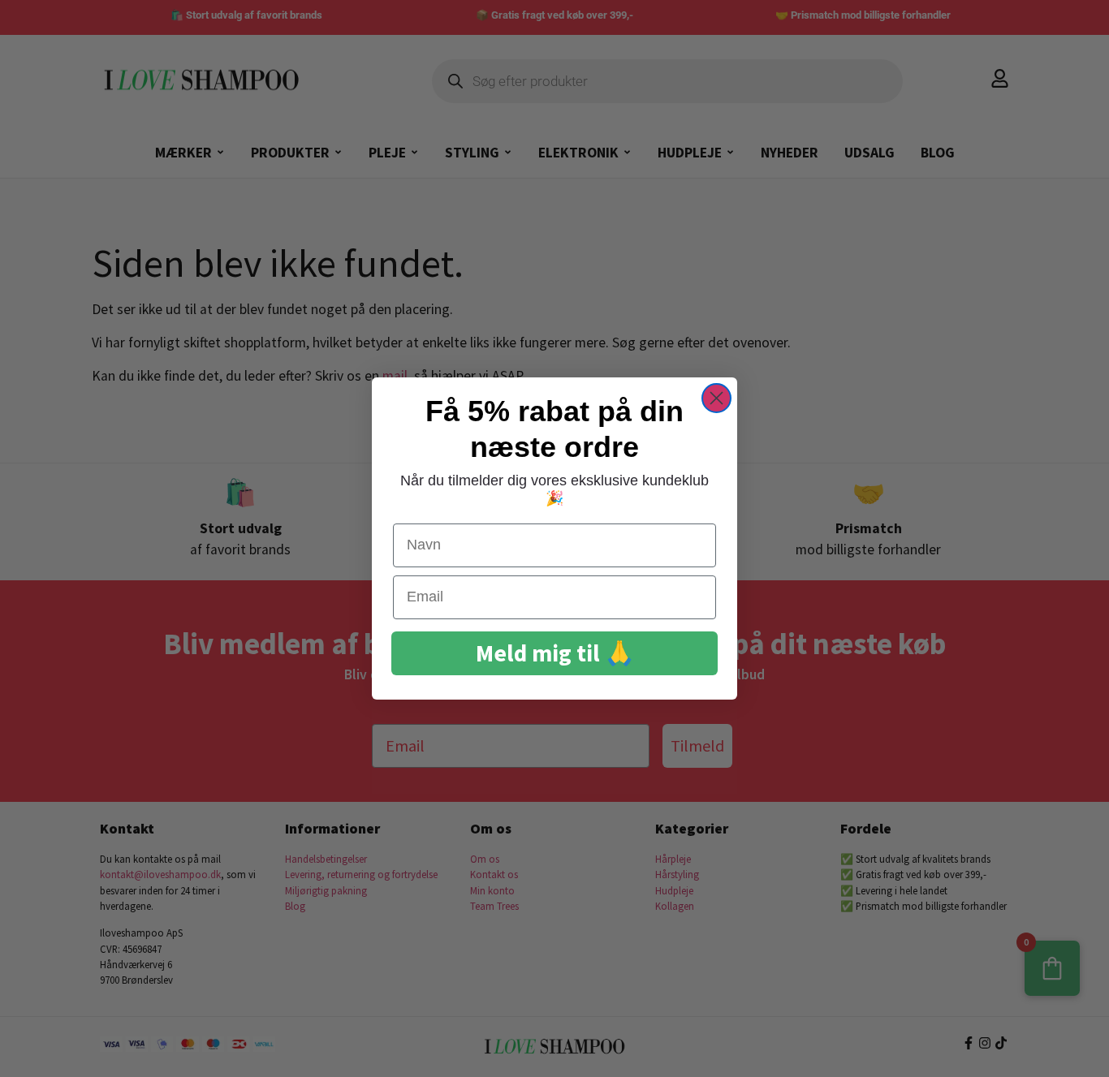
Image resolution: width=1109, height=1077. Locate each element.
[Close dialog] (716, 398)
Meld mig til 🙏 (555, 653)
